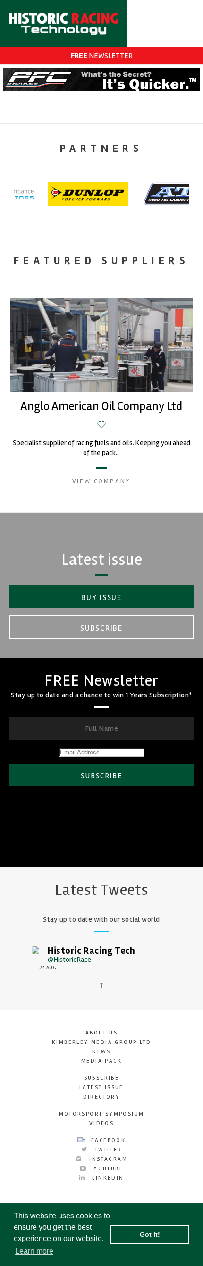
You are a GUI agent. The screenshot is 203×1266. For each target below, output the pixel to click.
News (101, 1051)
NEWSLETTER (102, 55)
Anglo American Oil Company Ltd (101, 406)
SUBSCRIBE (101, 775)
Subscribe (101, 628)
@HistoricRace (69, 959)
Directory (101, 1097)
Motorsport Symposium (101, 1113)
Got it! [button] (150, 1234)
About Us (101, 1032)
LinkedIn (107, 1178)
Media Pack (101, 1061)
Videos (101, 1123)
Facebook (107, 1140)
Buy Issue (101, 598)
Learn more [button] (34, 1251)
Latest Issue (101, 1087)
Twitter (107, 1149)
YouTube (107, 1168)
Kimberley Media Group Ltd (101, 1042)
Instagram (107, 1159)
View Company (101, 481)
